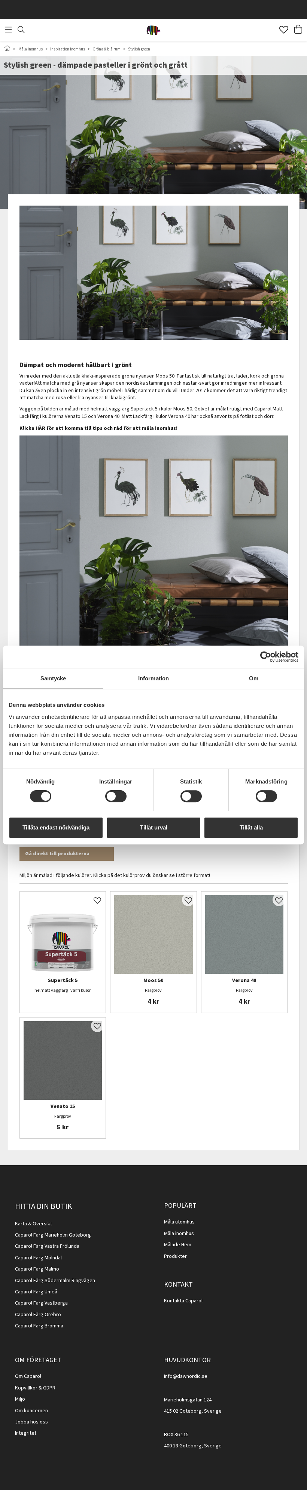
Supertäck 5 (62, 981)
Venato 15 (63, 1106)
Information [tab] (153, 678)
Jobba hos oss (31, 1422)
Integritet (25, 1433)
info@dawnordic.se (185, 1376)
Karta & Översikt (33, 1224)
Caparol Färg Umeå (36, 1292)
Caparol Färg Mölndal (38, 1258)
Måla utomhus (179, 1222)
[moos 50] (153, 934)
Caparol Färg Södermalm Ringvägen (55, 1280)
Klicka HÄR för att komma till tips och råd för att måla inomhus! (98, 428)
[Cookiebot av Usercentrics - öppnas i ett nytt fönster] (265, 656)
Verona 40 (244, 981)
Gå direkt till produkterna (57, 854)
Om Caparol (28, 1376)
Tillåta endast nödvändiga (55, 827)
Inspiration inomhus (67, 49)
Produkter (175, 1256)
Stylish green (139, 49)
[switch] (116, 796)
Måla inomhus (30, 49)
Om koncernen (31, 1410)
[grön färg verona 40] (244, 934)
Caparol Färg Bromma (39, 1326)
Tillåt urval (153, 827)
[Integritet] (36, 1433)
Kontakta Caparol (183, 1301)
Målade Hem (177, 1245)
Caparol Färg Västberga (41, 1303)
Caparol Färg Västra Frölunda (47, 1246)
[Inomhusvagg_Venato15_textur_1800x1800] (63, 1060)
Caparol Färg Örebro (38, 1314)
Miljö (20, 1399)
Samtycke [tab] (53, 678)
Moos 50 (153, 981)
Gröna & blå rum (106, 49)
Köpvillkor (26, 1388)
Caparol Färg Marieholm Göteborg (53, 1235)
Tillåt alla (251, 827)
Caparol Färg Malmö (37, 1269)
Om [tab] (253, 678)
